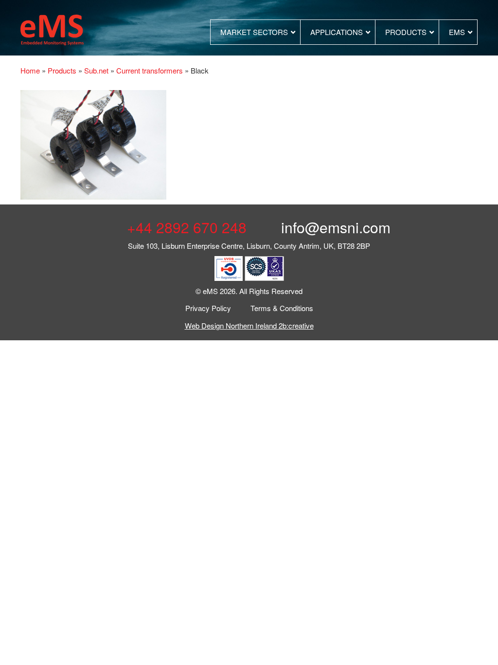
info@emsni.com (334, 227)
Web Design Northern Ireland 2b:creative (249, 325)
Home (30, 70)
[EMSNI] (52, 28)
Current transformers (149, 70)
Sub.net (96, 70)
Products (62, 70)
